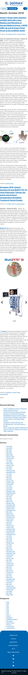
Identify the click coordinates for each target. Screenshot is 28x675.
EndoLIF (8, 616)
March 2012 (9, 570)
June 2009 (9, 591)
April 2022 (9, 468)
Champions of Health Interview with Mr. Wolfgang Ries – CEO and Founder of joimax (14, 424)
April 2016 (9, 541)
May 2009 (9, 593)
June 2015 (9, 546)
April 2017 (9, 524)
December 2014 (10, 551)
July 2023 (9, 460)
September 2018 (10, 510)
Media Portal (13, 635)
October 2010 (10, 581)
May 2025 (9, 450)
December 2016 (10, 529)
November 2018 (10, 506)
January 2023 (10, 465)
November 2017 (10, 517)
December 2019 (10, 491)
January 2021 (10, 481)
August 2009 (9, 589)
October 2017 (10, 518)
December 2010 (10, 579)
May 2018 (9, 512)
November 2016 (10, 531)
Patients (4, 8)
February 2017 (10, 525)
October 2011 (10, 572)
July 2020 (9, 486)
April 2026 (9, 446)
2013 (7, 609)
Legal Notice (13, 642)
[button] (2, 672)
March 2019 (9, 501)
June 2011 (9, 574)
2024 (7, 614)
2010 (7, 604)
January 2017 (10, 527)
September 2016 (10, 534)
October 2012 (10, 563)
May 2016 (9, 539)
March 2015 (9, 550)
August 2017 (9, 520)
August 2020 (9, 484)
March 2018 (9, 513)
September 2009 (11, 587)
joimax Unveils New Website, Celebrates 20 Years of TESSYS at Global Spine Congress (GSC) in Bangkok (15, 429)
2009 (7, 602)
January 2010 (10, 586)
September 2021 (10, 472)
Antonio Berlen (21, 34)
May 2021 (9, 477)
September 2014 (10, 553)
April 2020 (9, 489)
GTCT (13, 649)
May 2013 (9, 560)
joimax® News (9, 183)
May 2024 (9, 451)
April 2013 (9, 562)
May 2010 (9, 584)
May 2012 (9, 567)
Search (2, 397)
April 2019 (9, 500)
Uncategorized (4, 394)
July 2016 (9, 536)
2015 (7, 612)
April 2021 (9, 479)
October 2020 (10, 482)
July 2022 (9, 467)
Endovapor (9, 617)
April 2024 (9, 453)
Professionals (12, 8)
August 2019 (9, 494)
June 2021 (9, 475)
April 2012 (9, 569)
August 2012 (9, 565)
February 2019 (10, 503)
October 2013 (10, 558)
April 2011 (9, 575)
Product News (10, 626)
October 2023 (10, 458)
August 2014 (9, 555)
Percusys (8, 624)
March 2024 (9, 455)
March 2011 (9, 577)
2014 (7, 610)
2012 (7, 607)
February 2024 (10, 456)
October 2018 (10, 508)
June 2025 (9, 448)
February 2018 (10, 515)
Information (8, 392)
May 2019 (9, 498)
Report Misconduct (13, 652)
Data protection (13, 645)
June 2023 (9, 462)
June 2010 (9, 582)
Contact (13, 638)
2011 (7, 605)
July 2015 (9, 544)
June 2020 (9, 487)
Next (25, 302)
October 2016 (10, 532)
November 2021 (10, 470)
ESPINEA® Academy (11, 619)
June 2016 (9, 537)
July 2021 (9, 474)
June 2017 (9, 522)
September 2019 (10, 493)
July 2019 (9, 496)
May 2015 (9, 548)
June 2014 (9, 556)
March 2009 (9, 594)
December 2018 (10, 505)
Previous (2, 302)
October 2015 (10, 543)
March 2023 (9, 463)
